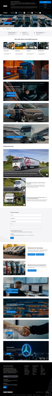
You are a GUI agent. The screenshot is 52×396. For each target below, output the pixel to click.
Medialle (42, 371)
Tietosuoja (34, 394)
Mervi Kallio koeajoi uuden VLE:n (14, 109)
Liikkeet (42, 367)
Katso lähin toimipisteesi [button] (11, 311)
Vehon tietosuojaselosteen (26, 235)
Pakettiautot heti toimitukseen (35, 248)
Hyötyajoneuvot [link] (8, 28)
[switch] (24, 13)
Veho (41, 365)
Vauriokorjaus (26, 374)
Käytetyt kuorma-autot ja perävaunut (37, 265)
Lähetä (12, 237)
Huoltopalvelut (26, 373)
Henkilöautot (26, 365)
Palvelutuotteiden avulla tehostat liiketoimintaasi (14, 281)
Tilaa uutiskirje (10, 347)
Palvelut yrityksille (27, 371)
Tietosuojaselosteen (11, 385)
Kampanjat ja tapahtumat (12, 130)
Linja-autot (34, 370)
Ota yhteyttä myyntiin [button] (7, 22)
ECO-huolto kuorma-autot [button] (11, 93)
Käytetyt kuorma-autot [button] (32, 270)
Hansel (33, 373)
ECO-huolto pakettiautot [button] (11, 95)
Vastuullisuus (43, 370)
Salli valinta (45, 4)
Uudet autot (26, 367)
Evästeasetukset (29, 394)
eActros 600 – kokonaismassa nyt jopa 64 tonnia (14, 67)
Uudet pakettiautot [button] (31, 254)
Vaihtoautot (26, 369)
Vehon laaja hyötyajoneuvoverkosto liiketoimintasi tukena (15, 304)
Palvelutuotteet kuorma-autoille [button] (12, 289)
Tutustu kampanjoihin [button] (10, 136)
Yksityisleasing (26, 370)
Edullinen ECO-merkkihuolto (13, 86)
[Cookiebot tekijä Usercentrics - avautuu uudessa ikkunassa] (5, 13)
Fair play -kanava (43, 373)
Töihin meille (43, 369)
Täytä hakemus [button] (9, 333)
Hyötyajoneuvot (35, 365)
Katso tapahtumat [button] (19, 136)
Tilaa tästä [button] (9, 353)
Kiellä (45, 7)
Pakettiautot (34, 367)
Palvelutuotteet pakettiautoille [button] (12, 292)
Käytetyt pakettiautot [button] (40, 254)
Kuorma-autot (34, 369)
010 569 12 (39, 392)
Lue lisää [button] (8, 73)
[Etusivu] (3, 28)
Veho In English (43, 374)
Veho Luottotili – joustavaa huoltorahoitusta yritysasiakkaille (14, 326)
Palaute (38, 394)
